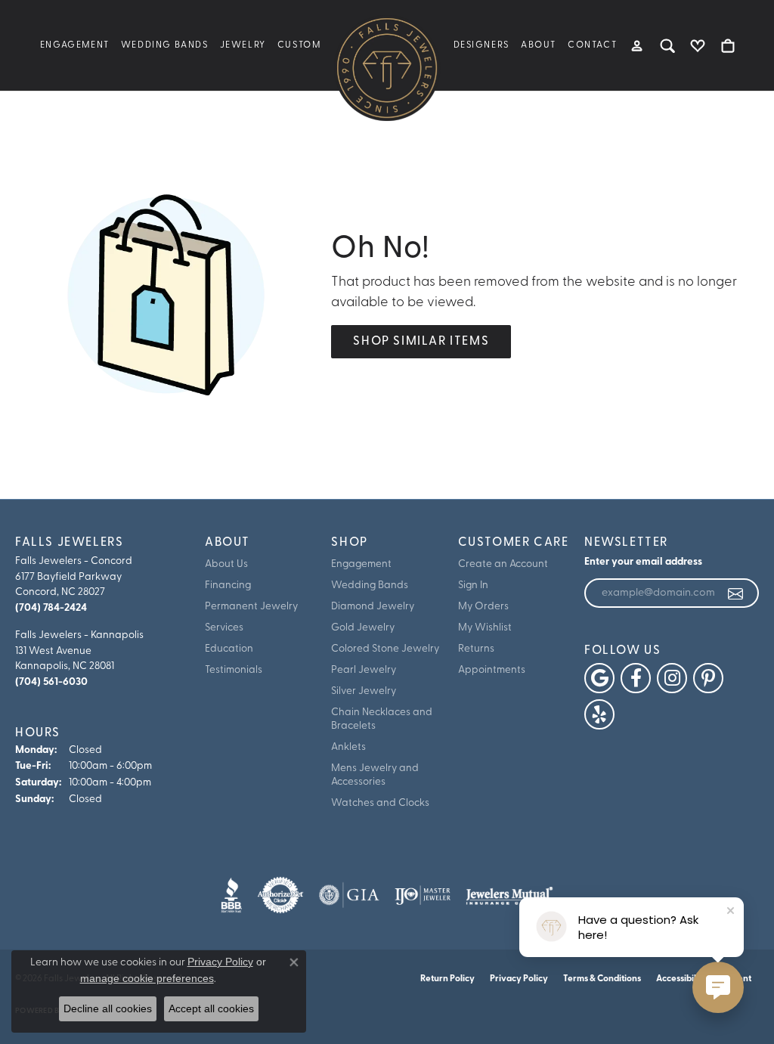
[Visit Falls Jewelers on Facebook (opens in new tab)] (636, 678)
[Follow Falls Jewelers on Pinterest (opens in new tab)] (708, 678)
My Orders (483, 607)
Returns (476, 649)
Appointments (491, 670)
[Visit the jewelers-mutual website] (509, 895)
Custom (299, 45)
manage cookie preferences (147, 978)
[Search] (667, 45)
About (538, 45)
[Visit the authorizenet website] (280, 895)
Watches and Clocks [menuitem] (380, 803)
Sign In (473, 585)
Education (229, 649)
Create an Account (503, 564)
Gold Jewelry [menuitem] (363, 628)
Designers (481, 45)
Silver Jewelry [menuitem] (363, 691)
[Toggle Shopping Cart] (728, 45)
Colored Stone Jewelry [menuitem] (385, 649)
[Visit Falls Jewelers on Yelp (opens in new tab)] (599, 714)
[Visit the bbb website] (231, 895)
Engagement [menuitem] (361, 564)
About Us (226, 564)
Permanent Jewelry (251, 607)
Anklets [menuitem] (348, 747)
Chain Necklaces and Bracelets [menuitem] (381, 719)
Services (224, 628)
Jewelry (243, 45)
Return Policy (447, 979)
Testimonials (233, 670)
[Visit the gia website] (349, 895)
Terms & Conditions (602, 979)
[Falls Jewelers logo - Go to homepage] (387, 68)
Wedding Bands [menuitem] (369, 585)
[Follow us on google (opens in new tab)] (599, 678)
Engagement (75, 45)
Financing (228, 585)
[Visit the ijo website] (423, 895)
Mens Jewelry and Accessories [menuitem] (375, 775)
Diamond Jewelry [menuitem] (372, 607)
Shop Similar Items (421, 342)
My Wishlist (485, 628)
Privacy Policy (519, 979)
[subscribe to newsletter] (736, 593)
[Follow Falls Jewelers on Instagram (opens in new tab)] (672, 678)
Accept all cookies (211, 1008)
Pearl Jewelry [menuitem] (363, 670)
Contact (592, 45)
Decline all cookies (107, 1008)
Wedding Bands (165, 45)
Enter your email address (643, 562)
